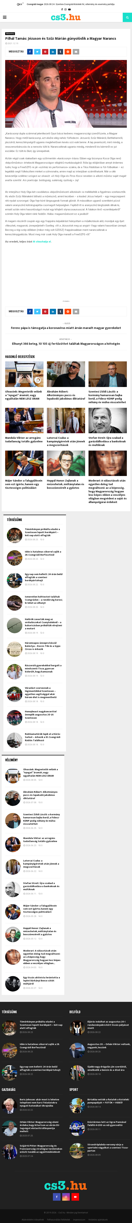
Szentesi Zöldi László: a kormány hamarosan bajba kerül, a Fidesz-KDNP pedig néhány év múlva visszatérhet (107, 397)
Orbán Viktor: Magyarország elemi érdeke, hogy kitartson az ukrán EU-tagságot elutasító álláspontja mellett (40, 1126)
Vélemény (10, 34)
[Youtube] (75, 1197)
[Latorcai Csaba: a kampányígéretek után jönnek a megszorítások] (13, 867)
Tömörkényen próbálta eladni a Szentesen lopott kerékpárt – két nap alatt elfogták (42, 532)
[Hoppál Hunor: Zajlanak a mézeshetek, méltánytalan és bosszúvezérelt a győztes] (13, 934)
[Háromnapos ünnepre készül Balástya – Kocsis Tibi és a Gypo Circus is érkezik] (14, 649)
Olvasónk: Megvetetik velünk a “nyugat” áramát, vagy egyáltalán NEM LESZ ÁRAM (23, 395)
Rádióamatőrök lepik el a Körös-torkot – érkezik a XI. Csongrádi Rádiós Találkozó (43, 737)
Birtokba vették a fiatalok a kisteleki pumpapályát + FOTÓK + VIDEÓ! (108, 1101)
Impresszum (79, 1220)
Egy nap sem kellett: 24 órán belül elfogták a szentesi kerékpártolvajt (44, 577)
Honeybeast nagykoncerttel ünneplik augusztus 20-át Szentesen (41, 715)
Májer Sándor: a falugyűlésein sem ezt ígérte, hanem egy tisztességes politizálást (23, 484)
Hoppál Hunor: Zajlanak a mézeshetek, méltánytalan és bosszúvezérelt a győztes (65, 484)
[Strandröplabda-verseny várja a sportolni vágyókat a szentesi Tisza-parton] (77, 1151)
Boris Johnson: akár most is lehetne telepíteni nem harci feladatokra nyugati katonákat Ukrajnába (39, 1103)
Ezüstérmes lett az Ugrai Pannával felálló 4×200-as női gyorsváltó (106, 1123)
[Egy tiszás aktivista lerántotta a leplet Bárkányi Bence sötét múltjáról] (13, 984)
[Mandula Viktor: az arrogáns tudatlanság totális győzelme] (13, 844)
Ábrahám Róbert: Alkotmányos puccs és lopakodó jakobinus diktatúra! (66, 395)
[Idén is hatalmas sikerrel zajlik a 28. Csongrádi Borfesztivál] (14, 558)
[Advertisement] (66, 277)
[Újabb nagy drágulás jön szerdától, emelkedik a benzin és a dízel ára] (77, 1073)
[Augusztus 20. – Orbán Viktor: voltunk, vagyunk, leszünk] (77, 1050)
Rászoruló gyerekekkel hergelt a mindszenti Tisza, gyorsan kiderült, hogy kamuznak (43, 668)
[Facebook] (56, 1197)
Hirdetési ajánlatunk (98, 1220)
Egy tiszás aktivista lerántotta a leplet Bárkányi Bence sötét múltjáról (41, 981)
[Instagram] (66, 1197)
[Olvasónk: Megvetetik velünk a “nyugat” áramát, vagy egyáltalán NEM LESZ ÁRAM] (13, 775)
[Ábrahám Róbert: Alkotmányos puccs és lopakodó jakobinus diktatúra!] (13, 798)
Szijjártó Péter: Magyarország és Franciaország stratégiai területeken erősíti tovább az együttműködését (41, 1149)
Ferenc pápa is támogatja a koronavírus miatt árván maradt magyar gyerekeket (66, 328)
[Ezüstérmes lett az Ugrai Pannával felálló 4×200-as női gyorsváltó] (77, 1128)
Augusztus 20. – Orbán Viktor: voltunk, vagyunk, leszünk (108, 1045)
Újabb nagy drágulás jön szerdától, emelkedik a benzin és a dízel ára (106, 1068)
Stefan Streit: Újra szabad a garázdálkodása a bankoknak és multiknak (107, 441)
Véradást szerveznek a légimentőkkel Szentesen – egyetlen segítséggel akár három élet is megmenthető (41, 692)
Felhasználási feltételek (58, 1220)
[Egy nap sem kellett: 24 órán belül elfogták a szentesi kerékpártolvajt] (14, 580)
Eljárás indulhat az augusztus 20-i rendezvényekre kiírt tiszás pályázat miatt (108, 1025)
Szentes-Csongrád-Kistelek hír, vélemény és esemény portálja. (85, 4)
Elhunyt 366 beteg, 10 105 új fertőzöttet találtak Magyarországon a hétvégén (66, 343)
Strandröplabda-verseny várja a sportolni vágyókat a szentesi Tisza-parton (107, 1148)
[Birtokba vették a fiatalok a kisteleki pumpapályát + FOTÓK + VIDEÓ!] (77, 1106)
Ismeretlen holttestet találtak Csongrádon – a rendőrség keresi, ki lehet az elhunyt (44, 600)
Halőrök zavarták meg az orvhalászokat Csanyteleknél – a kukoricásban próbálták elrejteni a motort (43, 624)
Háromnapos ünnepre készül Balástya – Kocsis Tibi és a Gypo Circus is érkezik (42, 646)
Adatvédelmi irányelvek (33, 1220)
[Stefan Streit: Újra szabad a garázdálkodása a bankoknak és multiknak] (13, 889)
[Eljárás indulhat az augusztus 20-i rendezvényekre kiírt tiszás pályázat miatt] (77, 1028)
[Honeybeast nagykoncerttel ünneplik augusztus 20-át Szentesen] (14, 718)
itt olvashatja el (42, 241)
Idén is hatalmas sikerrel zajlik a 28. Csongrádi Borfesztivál (43, 553)
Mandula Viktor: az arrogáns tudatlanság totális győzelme (24, 440)
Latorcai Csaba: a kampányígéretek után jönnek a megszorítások (66, 441)
